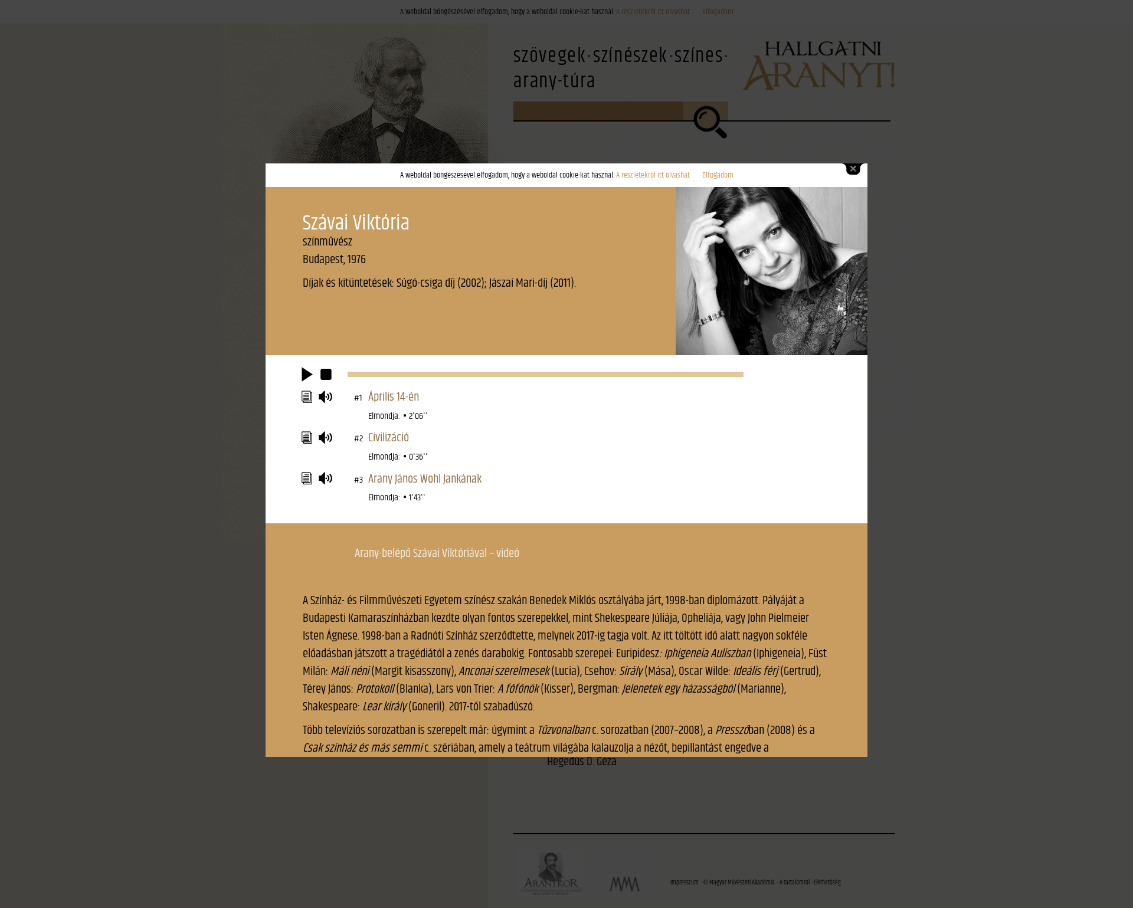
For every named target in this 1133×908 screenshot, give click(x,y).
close (853, 169)
